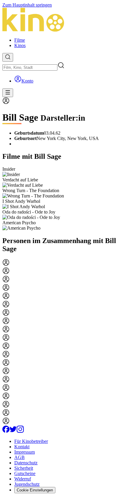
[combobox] (29, 67)
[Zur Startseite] (64, 20)
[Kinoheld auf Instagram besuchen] (20, 431)
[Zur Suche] (7, 57)
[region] (64, 198)
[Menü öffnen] (7, 92)
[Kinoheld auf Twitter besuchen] (13, 431)
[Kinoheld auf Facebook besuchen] (6, 431)
